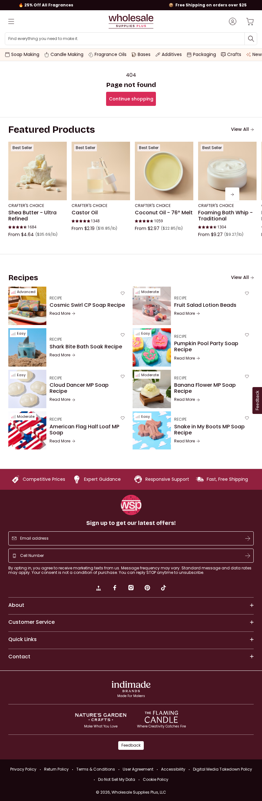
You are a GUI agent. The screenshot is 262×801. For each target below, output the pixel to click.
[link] (98, 588)
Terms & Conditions (95, 769)
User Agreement (138, 769)
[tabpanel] (131, 195)
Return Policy (56, 769)
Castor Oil (85, 213)
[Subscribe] (247, 538)
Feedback (131, 745)
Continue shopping (131, 99)
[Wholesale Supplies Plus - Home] (131, 21)
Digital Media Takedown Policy (222, 769)
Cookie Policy (155, 779)
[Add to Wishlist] (60, 148)
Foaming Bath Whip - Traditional (225, 216)
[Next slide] (232, 194)
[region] (131, 5)
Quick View (37, 191)
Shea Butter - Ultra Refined (32, 216)
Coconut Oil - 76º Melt (164, 213)
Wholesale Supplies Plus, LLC (139, 792)
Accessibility (173, 769)
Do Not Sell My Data (116, 779)
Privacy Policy (23, 769)
